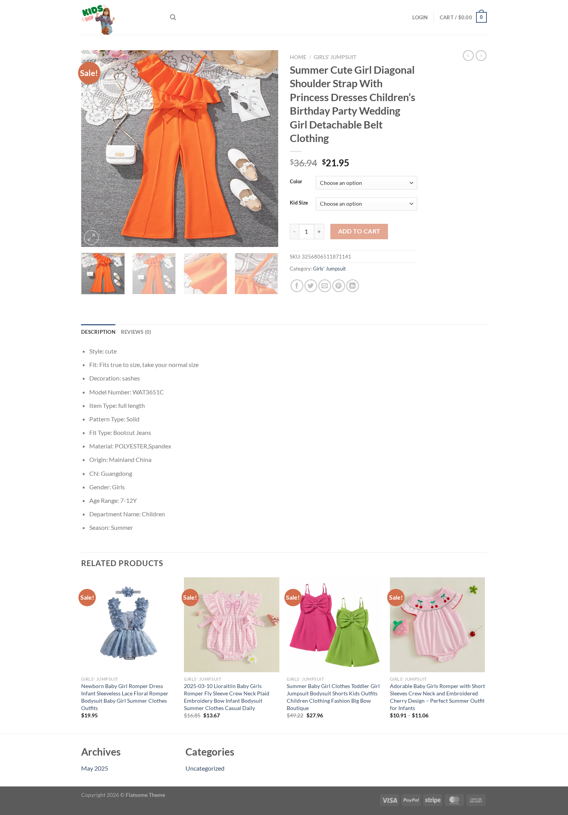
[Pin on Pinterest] (338, 285)
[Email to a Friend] (324, 285)
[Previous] (95, 148)
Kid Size (299, 203)
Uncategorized (204, 768)
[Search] (173, 17)
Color (296, 181)
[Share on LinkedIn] (352, 285)
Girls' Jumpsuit (335, 57)
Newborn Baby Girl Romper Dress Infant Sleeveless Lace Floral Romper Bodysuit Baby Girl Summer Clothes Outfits (124, 697)
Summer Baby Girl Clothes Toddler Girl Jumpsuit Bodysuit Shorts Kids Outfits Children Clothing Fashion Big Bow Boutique (333, 697)
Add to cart (359, 231)
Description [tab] (98, 332)
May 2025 (94, 768)
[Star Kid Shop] (119, 17)
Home (298, 57)
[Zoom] (91, 237)
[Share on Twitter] (310, 285)
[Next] (265, 148)
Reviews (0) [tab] (136, 332)
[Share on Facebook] (297, 285)
